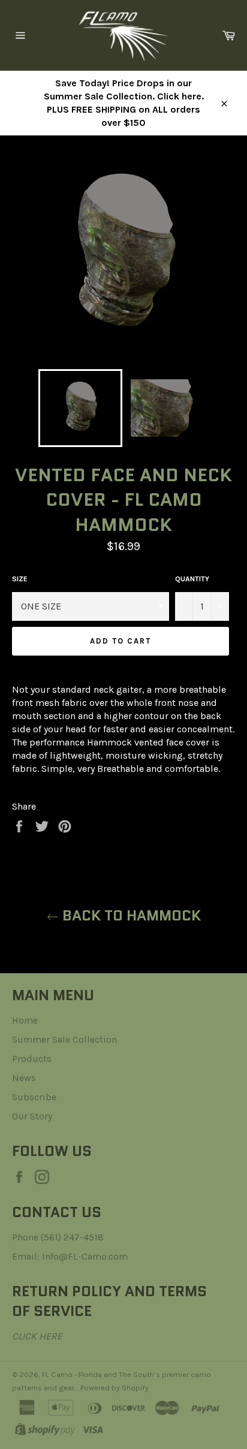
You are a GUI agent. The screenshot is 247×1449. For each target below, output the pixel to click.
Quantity (192, 579)
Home (25, 1020)
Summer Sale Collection (64, 1039)
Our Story (32, 1116)
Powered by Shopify (114, 1387)
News (24, 1077)
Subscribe (34, 1097)
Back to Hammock (130, 915)
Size (20, 579)
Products (32, 1058)
